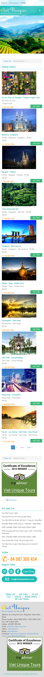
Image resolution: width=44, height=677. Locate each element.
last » (29, 447)
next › (22, 447)
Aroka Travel (31, 597)
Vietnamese (14, 3)
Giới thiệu (23, 594)
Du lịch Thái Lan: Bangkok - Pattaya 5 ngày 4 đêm (21, 97)
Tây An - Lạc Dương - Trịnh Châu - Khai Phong (19, 432)
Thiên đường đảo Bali (10, 209)
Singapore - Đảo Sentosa (11, 246)
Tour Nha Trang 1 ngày (10, 513)
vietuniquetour (12, 629)
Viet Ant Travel (22, 599)
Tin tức (35, 594)
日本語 (23, 3)
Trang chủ (7, 61)
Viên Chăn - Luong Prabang (12, 357)
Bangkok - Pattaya (9, 172)
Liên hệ (17, 597)
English (4, 3)
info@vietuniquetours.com (16, 626)
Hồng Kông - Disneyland (11, 395)
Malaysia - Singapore (10, 134)
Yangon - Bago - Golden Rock (13, 283)
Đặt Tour (36, 106)
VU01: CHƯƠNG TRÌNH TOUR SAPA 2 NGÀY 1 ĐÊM (19, 537)
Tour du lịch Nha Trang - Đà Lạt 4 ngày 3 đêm (17, 540)
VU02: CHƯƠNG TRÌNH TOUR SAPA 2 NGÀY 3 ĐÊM (19, 527)
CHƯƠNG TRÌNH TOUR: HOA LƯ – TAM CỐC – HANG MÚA (21, 524)
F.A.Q (9, 597)
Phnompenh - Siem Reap (11, 320)
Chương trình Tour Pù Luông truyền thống (16, 517)
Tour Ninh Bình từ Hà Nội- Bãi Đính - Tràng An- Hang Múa (22, 520)
